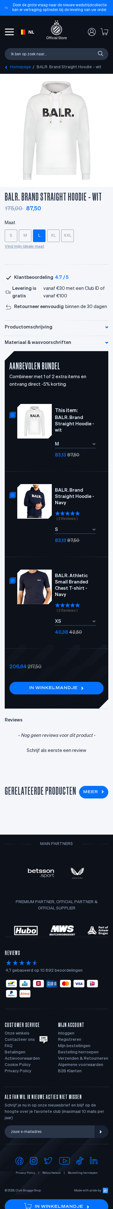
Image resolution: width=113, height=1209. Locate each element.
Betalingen (15, 1052)
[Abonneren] (101, 1131)
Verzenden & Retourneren (83, 1059)
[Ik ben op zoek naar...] (100, 54)
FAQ (9, 1046)
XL (53, 236)
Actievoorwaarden (22, 1059)
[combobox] (26, 32)
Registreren (69, 1040)
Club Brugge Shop (28, 1190)
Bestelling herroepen (78, 1052)
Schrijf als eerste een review (56, 750)
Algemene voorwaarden (80, 1065)
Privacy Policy (18, 1071)
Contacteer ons (20, 1040)
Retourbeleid (51, 1172)
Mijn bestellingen (74, 1046)
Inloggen (66, 1033)
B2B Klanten (70, 1071)
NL (31, 32)
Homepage (20, 67)
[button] (56, 749)
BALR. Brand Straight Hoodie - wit (69, 67)
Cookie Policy (18, 1065)
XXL (68, 236)
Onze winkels (17, 1033)
